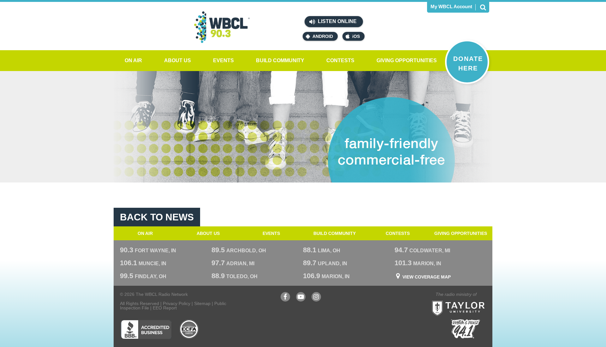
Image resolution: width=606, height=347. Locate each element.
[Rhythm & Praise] (465, 329)
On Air (133, 60)
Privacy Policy (176, 303)
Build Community (280, 60)
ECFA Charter (189, 329)
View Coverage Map (426, 277)
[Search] (483, 7)
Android (322, 36)
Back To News (157, 217)
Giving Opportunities (407, 60)
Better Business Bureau (146, 329)
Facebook (285, 300)
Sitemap (202, 303)
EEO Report (165, 307)
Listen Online (337, 21)
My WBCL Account (451, 6)
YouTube (301, 300)
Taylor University (469, 300)
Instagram (316, 300)
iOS (356, 36)
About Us (177, 60)
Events (223, 60)
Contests (340, 60)
